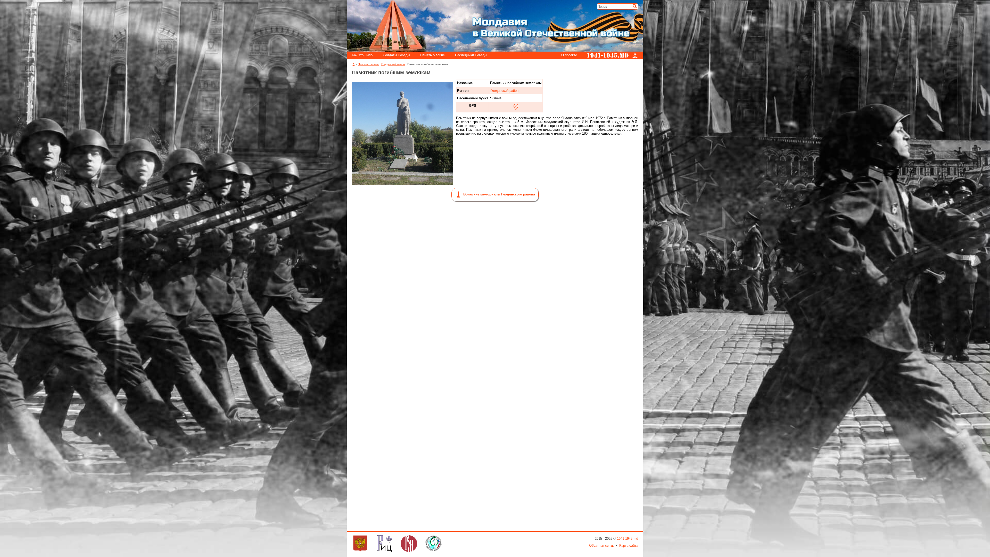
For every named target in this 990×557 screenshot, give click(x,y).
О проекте (569, 55)
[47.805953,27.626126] (516, 107)
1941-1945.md (627, 538)
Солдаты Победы (396, 55)
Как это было (362, 55)
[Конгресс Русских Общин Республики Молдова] (360, 544)
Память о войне (432, 55)
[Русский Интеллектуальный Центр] (384, 544)
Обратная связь (601, 545)
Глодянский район (393, 64)
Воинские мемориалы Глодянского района (499, 194)
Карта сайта (628, 545)
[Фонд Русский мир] (409, 544)
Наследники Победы (471, 55)
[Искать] (635, 6)
